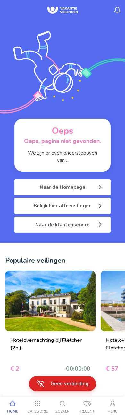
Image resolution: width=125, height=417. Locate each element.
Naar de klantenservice (62, 224)
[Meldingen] (117, 10)
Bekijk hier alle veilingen (63, 206)
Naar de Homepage (62, 187)
